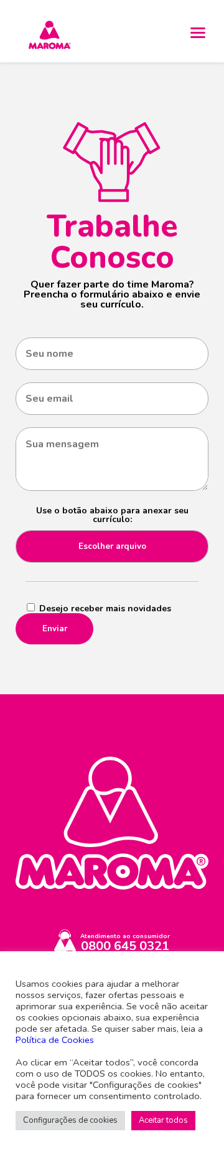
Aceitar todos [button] (163, 1120)
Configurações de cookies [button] (70, 1120)
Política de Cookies (55, 1040)
